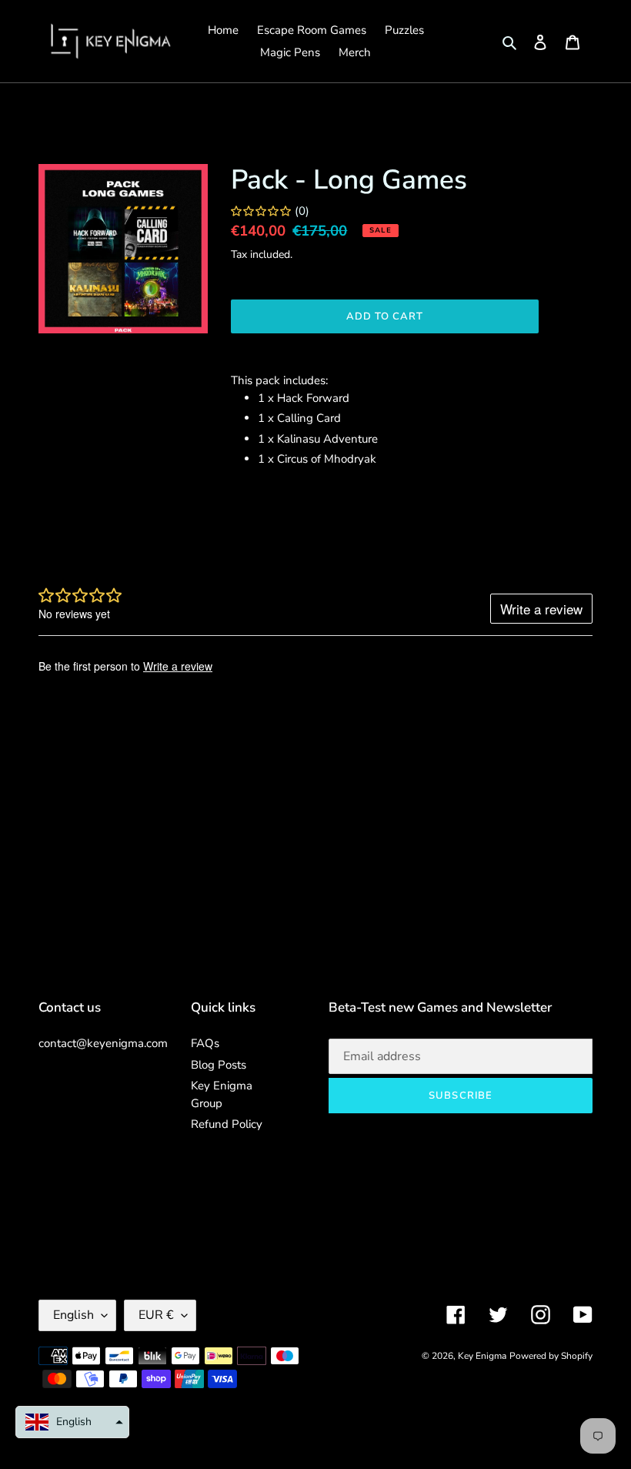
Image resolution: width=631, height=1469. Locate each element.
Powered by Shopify (551, 1356)
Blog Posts (218, 1064)
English (73, 1315)
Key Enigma (482, 1356)
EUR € (156, 1315)
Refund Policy (226, 1124)
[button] (72, 1422)
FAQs (205, 1043)
